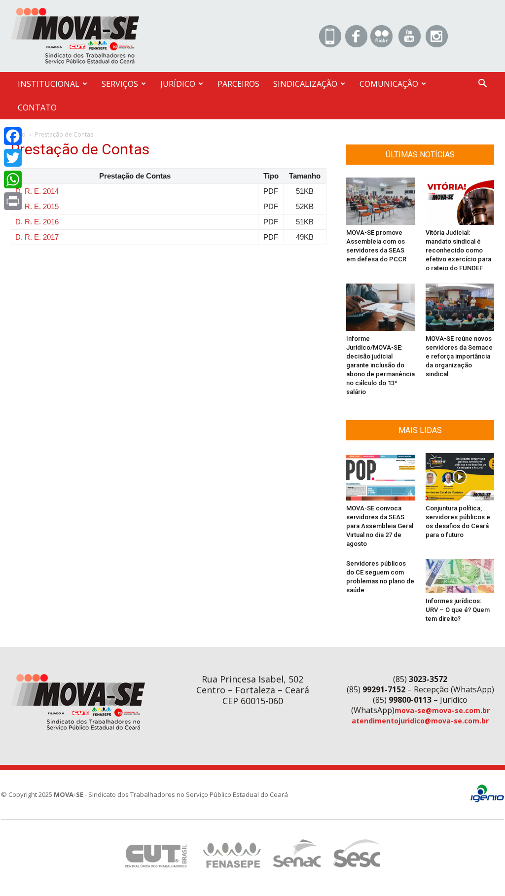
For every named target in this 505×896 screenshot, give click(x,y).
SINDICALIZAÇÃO (305, 83)
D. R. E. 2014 (37, 191)
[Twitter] (13, 158)
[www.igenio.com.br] (487, 800)
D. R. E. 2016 (37, 221)
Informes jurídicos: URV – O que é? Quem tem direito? (458, 609)
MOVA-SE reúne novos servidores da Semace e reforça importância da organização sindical (459, 356)
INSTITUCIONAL (48, 83)
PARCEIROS (238, 83)
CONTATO (37, 107)
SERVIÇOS (120, 83)
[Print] (13, 201)
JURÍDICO (177, 83)
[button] (482, 84)
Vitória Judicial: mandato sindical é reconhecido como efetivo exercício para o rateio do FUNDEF (458, 250)
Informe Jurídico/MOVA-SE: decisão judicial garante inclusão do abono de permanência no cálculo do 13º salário (380, 365)
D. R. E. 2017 (37, 237)
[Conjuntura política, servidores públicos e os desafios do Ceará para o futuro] (460, 477)
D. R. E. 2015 (37, 206)
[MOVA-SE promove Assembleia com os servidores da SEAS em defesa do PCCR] (380, 201)
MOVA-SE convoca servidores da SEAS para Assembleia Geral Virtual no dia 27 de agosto (379, 525)
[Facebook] (13, 136)
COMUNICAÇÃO (389, 83)
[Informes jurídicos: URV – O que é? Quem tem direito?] (460, 576)
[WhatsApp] (13, 179)
